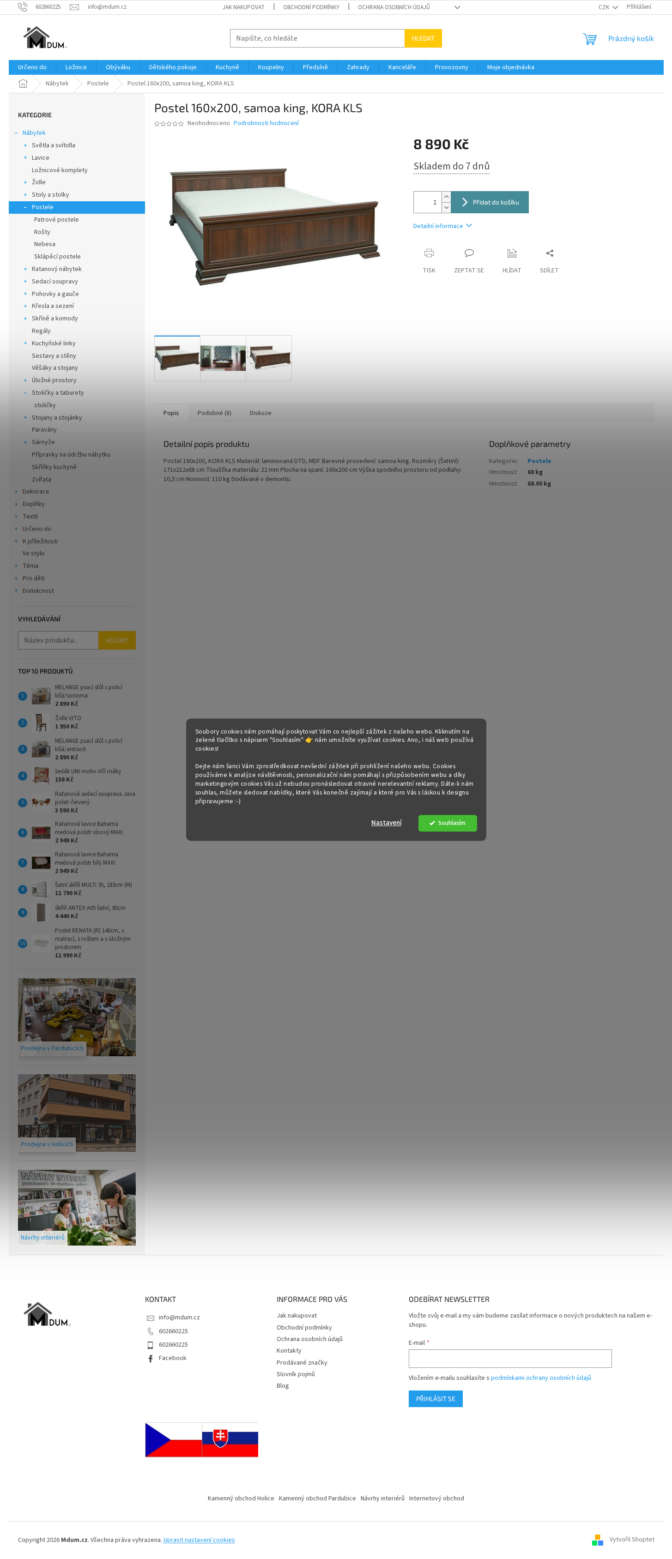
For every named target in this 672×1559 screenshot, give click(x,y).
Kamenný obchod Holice (241, 1498)
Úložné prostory (54, 380)
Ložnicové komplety (60, 170)
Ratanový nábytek (57, 269)
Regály (41, 331)
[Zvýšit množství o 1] (446, 197)
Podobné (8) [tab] (214, 413)
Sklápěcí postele (57, 256)
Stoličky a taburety (58, 392)
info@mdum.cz (179, 1317)
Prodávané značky (302, 1362)
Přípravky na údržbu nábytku (71, 454)
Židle (39, 182)
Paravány (44, 429)
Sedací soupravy (55, 281)
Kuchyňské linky (54, 343)
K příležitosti (40, 541)
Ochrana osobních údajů (394, 7)
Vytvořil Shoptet (632, 1540)
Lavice (40, 158)
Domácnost (38, 591)
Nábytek (34, 133)
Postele (43, 207)
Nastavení (386, 823)
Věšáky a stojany (55, 368)
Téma (30, 566)
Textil (30, 516)
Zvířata (41, 479)
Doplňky (34, 504)
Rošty (42, 232)
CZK (605, 7)
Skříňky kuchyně (54, 467)
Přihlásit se (435, 1398)
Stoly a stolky (50, 194)
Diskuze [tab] (261, 413)
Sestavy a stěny (54, 356)
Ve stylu (33, 553)
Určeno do (37, 529)
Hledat (423, 38)
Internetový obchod (436, 1498)
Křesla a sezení (53, 306)
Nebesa (44, 244)
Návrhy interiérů (383, 1498)
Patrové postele (56, 219)
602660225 (173, 1331)
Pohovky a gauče (55, 294)
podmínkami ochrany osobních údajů (541, 1378)
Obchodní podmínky (311, 7)
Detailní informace (438, 226)
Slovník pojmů (296, 1374)
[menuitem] (32, 67)
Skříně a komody (55, 318)
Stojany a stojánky (57, 417)
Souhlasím (452, 823)
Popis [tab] (171, 413)
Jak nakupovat (244, 7)
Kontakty (289, 1350)
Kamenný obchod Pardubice (317, 1498)
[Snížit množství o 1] (446, 207)
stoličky (45, 405)
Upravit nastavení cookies (199, 1540)
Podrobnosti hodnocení (266, 123)
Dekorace (36, 491)
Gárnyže (43, 442)
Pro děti (34, 578)
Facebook (173, 1358)
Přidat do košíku (496, 202)
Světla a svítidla (53, 145)
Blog (283, 1385)
